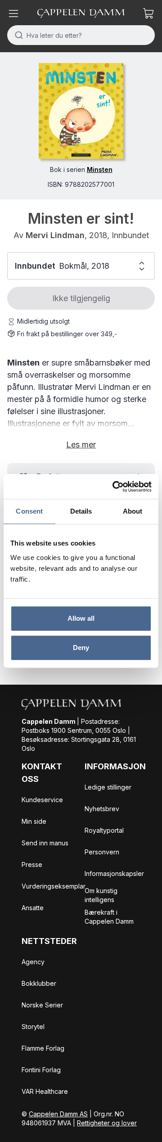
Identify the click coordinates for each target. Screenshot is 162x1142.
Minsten (99, 169)
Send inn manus (45, 843)
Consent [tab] (29, 511)
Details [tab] (81, 511)
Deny (81, 647)
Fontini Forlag (41, 1070)
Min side (34, 821)
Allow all (81, 618)
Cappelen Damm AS (58, 1114)
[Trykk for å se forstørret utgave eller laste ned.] (81, 111)
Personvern (102, 852)
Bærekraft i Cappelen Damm (109, 916)
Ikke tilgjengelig (81, 298)
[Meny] (13, 13)
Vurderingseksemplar (54, 886)
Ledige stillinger (108, 787)
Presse (32, 864)
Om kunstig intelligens (101, 895)
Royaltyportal (104, 830)
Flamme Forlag (43, 1048)
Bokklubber (39, 983)
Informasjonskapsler (114, 873)
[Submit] (17, 35)
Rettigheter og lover (107, 1123)
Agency (33, 962)
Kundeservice (42, 799)
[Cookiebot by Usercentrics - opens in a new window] (114, 486)
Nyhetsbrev (102, 808)
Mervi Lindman (55, 235)
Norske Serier (42, 1005)
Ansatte (33, 908)
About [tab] (133, 511)
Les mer (81, 444)
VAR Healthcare (45, 1091)
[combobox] (81, 35)
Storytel (33, 1026)
